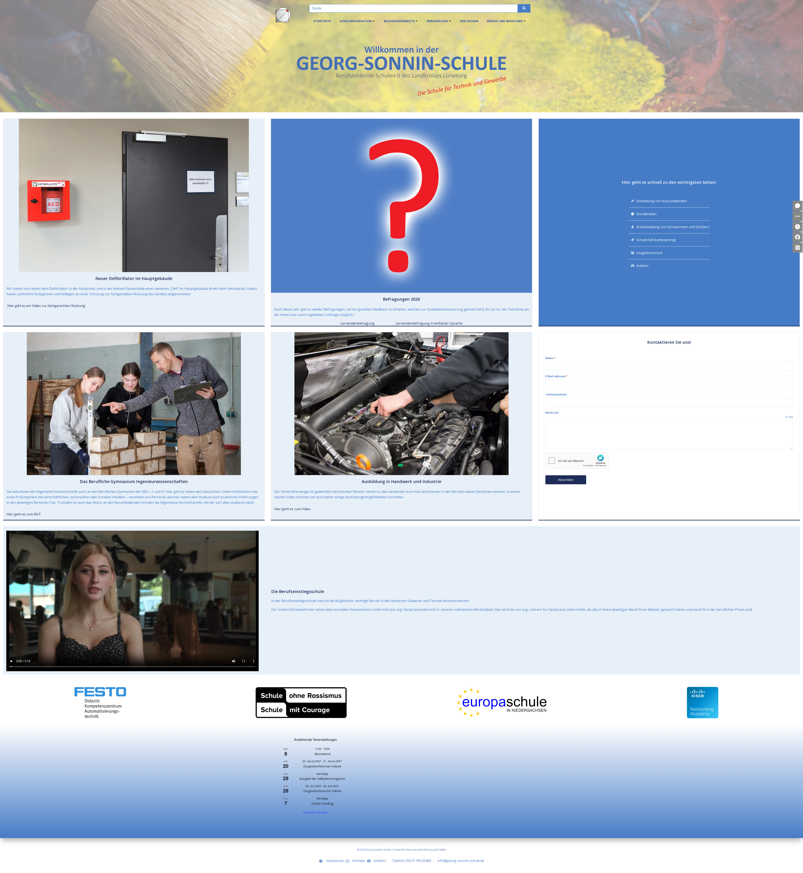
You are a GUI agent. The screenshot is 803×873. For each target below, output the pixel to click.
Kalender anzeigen (315, 812)
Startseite (322, 21)
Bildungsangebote (399, 21)
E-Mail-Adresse (556, 376)
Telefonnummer (556, 394)
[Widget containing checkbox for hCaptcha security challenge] (577, 461)
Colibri (442, 849)
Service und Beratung (504, 21)
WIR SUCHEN (469, 21)
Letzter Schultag (322, 803)
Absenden (566, 479)
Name (550, 358)
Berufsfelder (437, 21)
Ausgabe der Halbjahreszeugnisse (322, 779)
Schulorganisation (356, 21)
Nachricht (552, 412)
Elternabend (322, 754)
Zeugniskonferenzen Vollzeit (322, 766)
